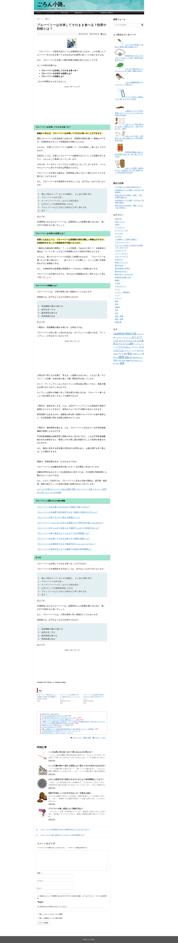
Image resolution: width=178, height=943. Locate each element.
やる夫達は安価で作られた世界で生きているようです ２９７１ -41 (61, 731)
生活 (104, 34)
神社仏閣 (121, 360)
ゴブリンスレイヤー (122, 242)
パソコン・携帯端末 (122, 292)
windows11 (139, 334)
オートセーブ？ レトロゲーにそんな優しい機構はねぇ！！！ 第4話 (61, 720)
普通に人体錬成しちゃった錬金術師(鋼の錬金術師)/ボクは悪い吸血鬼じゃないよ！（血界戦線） (68, 729)
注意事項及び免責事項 (106, 12)
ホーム (39, 12)
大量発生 (115, 354)
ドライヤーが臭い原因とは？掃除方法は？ (66, 809)
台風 (142, 350)
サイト (39, 888)
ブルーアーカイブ (121, 256)
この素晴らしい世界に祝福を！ (126, 239)
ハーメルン (124, 346)
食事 (89, 738)
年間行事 (118, 322)
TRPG (117, 225)
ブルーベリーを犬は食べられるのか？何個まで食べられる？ (63, 507)
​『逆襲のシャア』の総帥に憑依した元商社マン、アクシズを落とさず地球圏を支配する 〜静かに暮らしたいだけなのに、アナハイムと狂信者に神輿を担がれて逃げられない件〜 (72, 722)
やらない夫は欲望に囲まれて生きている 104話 (54, 716)
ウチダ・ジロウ (100, 738)
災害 (116, 310)
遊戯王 (117, 280)
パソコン (134, 347)
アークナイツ (120, 227)
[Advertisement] (72, 102)
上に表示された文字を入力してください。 (52, 906)
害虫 (116, 304)
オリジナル (119, 233)
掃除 (127, 357)
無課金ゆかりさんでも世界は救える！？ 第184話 (56, 725)
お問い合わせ (64, 12)
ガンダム (118, 236)
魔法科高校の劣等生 (122, 268)
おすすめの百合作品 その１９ (50, 727)
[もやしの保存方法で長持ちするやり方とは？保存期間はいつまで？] (42, 783)
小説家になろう (137, 354)
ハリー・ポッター (121, 253)
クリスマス (137, 344)
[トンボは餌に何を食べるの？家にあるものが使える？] (42, 756)
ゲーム (117, 289)
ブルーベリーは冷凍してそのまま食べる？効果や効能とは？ (63, 539)
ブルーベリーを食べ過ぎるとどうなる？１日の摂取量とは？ (63, 533)
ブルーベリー (77, 738)
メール (40, 881)
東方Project (119, 265)
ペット (117, 295)
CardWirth (119, 333)
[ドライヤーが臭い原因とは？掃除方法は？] (42, 813)
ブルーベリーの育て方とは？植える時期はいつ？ (58, 517)
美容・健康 (119, 316)
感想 (121, 357)
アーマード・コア (121, 230)
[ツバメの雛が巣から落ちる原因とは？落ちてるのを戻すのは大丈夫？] (42, 770)
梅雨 (137, 357)
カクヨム (125, 337)
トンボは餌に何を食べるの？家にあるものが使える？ (70, 752)
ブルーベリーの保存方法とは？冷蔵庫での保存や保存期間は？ (64, 549)
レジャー (118, 298)
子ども (120, 354)
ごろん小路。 (52, 4)
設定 (136, 360)
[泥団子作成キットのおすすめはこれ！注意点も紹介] (42, 797)
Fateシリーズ (120, 222)
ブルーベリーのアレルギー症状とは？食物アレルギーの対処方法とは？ (68, 528)
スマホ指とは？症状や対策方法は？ (128, 187)
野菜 (114, 363)
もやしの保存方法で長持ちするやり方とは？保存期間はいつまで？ (76, 779)
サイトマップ (50, 12)
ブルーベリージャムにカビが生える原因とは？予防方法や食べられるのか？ (70, 523)
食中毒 (117, 363)
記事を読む (52, 760)
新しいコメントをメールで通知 (51, 914)
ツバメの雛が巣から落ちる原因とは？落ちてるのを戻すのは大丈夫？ (77, 766)
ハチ (116, 347)
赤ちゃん (140, 360)
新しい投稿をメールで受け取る (51, 918)
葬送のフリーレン (121, 262)
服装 (130, 357)
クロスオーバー (120, 286)
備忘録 (139, 350)
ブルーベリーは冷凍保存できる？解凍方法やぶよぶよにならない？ (66, 544)
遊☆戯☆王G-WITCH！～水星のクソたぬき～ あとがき (57, 733)
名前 (39, 873)
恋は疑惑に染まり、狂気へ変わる (49, 714)
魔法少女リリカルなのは (124, 274)
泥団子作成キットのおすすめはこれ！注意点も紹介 (69, 793)
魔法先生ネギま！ (121, 271)
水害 (142, 357)
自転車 (132, 360)
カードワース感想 (125, 343)
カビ (129, 337)
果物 (85, 738)
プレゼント (127, 350)
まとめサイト (119, 337)
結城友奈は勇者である (123, 277)
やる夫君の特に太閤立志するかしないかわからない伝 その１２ (59, 718)
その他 (117, 283)
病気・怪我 (119, 319)
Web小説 (118, 219)
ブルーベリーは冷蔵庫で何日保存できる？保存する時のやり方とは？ (67, 512)
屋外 (116, 357)
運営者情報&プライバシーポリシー (84, 12)
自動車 (117, 307)
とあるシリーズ (120, 250)
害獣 (116, 301)
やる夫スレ (119, 259)
